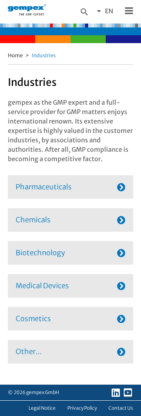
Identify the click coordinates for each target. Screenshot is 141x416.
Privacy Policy (82, 408)
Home (15, 55)
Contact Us (120, 408)
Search (84, 12)
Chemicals (33, 219)
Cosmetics (33, 318)
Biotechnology (40, 252)
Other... (29, 351)
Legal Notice (42, 408)
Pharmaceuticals (44, 186)
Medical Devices (42, 285)
